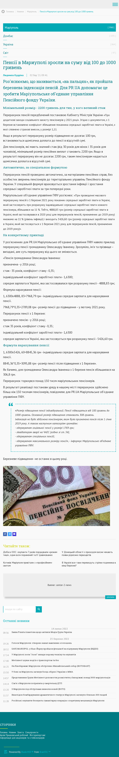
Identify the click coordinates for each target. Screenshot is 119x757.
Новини (12, 732)
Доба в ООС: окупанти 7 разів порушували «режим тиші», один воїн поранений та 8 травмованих (30, 553)
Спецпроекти (31, 732)
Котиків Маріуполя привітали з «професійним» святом (27, 564)
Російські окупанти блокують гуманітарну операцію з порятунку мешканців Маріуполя (58, 700)
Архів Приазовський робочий (14, 735)
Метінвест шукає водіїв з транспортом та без (35, 660)
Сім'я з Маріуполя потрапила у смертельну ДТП (37, 683)
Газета (21, 732)
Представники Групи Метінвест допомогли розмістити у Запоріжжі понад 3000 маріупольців (61, 677)
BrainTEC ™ (45, 752)
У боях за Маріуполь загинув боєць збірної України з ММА (42, 672)
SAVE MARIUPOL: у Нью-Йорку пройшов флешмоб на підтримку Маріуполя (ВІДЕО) (55, 649)
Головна (3, 732)
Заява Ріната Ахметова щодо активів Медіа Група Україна (42, 632)
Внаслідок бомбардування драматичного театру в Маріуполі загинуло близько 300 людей (59, 695)
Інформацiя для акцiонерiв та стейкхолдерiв (22, 737)
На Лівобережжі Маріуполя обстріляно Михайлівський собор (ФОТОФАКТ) (51, 666)
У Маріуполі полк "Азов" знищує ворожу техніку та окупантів (44, 654)
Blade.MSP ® (27, 752)
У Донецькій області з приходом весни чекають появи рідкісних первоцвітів (87, 553)
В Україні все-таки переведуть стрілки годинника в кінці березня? (89, 564)
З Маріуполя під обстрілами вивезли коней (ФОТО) (38, 689)
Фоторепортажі (37, 735)
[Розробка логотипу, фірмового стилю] (59, 585)
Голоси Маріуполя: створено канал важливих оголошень (42, 643)
